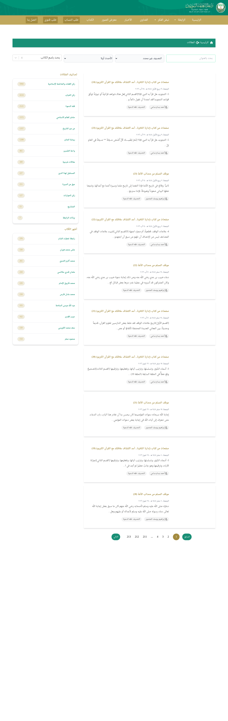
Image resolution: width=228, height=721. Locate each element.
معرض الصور (109, 19)
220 (21, 283)
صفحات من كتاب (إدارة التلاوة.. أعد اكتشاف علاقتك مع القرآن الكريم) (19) (130, 448)
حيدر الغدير (70, 317)
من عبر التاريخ (69, 129)
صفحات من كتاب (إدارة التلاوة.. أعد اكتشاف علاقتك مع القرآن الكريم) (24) (130, 82)
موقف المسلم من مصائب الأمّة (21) (151, 403)
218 (21, 294)
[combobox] (59, 58)
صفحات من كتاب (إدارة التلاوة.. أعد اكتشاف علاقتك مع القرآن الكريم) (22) (130, 219)
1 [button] (176, 537)
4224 (22, 95)
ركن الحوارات (69, 195)
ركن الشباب (70, 95)
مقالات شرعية (69, 162)
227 (21, 173)
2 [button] (168, 536)
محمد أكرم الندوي (67, 261)
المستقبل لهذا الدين (66, 173)
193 (21, 305)
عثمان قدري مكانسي (66, 272)
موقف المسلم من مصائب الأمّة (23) (151, 174)
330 (21, 250)
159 (21, 328)
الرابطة (181, 19)
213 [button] (129, 536)
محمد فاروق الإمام (67, 283)
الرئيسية (196, 19)
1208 (22, 140)
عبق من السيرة (68, 184)
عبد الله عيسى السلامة (65, 305)
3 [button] (163, 536)
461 (21, 151)
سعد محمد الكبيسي (66, 328)
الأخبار (128, 19)
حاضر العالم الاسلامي (65, 117)
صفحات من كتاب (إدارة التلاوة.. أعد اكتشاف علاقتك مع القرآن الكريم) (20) (130, 357)
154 (21, 339)
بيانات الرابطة (69, 218)
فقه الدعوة (70, 106)
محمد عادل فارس (67, 294)
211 (21, 184)
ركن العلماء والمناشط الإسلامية (61, 84)
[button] (187, 537)
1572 (22, 117)
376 (21, 239)
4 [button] (157, 536)
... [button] (152, 536)
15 (21, 207)
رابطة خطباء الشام (66, 239)
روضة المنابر (69, 140)
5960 (22, 84)
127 (21, 195)
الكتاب (90, 19)
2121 (22, 106)
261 (21, 261)
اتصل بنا (31, 19)
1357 (22, 129)
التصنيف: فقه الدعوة (136, 107)
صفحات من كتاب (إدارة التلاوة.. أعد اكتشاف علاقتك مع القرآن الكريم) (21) (130, 311)
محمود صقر (70, 339)
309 (21, 162)
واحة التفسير (69, 151)
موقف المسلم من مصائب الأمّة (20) (151, 494)
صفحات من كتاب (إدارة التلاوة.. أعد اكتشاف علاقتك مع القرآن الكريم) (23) (130, 128)
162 (21, 317)
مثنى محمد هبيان (67, 250)
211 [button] (145, 536)
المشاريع (71, 207)
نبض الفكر (163, 19)
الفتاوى (144, 19)
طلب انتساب (71, 19)
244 (21, 272)
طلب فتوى (50, 19)
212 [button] (137, 536)
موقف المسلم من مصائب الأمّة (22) (151, 265)
